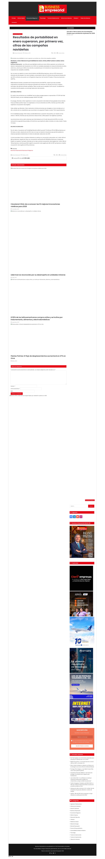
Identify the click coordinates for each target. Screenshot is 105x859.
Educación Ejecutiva (75, 817)
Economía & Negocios (32, 18)
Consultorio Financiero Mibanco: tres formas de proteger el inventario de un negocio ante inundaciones (81, 774)
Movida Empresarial (75, 826)
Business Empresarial (75, 810)
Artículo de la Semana (66, 18)
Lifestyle (76, 18)
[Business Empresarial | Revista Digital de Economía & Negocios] (52, 9)
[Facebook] (9, 856)
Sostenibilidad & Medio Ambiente (78, 830)
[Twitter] (10, 856)
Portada (14, 18)
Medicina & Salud (74, 821)
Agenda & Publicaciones (76, 804)
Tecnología (43, 18)
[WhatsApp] (11, 856)
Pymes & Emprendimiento (76, 828)
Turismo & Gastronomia (75, 837)
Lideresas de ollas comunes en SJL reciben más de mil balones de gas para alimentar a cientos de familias (82, 790)
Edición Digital (21, 18)
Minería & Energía (74, 823)
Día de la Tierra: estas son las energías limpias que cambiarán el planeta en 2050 (81, 32)
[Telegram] (12, 856)
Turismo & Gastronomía (53, 18)
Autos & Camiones (74, 808)
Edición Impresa (74, 815)
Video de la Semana (85, 18)
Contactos (14, 22)
